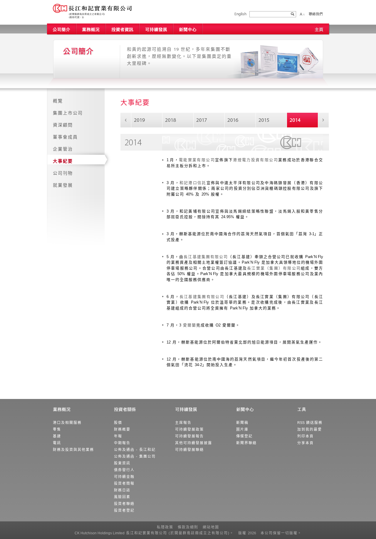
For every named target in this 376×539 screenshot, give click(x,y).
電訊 (57, 443)
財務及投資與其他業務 (73, 450)
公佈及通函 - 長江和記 (135, 450)
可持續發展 (156, 28)
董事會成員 (65, 136)
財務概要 (122, 429)
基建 (57, 436)
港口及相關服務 (67, 423)
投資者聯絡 (124, 504)
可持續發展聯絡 (189, 450)
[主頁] (319, 28)
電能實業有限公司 (197, 160)
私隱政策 (165, 527)
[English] (240, 14)
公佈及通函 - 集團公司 (135, 456)
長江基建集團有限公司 (206, 257)
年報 (118, 436)
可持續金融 (124, 477)
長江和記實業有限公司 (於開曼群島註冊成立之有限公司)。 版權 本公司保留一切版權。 (188, 533)
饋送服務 (310, 423)
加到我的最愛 (309, 429)
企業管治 (63, 148)
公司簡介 (61, 28)
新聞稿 (242, 423)
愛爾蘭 (187, 325)
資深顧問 (63, 124)
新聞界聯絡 (246, 443)
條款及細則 (188, 527)
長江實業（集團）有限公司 (274, 268)
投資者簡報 (124, 483)
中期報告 (122, 443)
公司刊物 (63, 173)
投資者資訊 (123, 28)
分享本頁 (305, 443)
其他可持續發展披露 (193, 443)
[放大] (301, 14)
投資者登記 (124, 510)
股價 (118, 423)
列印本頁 (305, 436)
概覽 (58, 100)
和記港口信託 (193, 183)
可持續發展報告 (189, 436)
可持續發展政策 (189, 429)
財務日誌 (122, 490)
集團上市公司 (68, 112)
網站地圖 (211, 527)
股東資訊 (122, 463)
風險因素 (122, 497)
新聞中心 (188, 28)
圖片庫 (242, 429)
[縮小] (304, 14)
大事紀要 (63, 161)
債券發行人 (124, 470)
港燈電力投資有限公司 (255, 160)
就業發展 (63, 185)
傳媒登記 (244, 436)
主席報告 (183, 423)
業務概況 (91, 28)
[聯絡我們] (315, 14)
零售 (57, 429)
